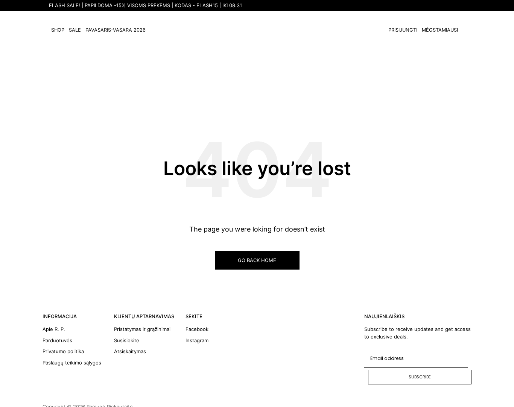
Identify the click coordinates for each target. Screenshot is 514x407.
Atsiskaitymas (130, 351)
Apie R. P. (54, 329)
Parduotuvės (57, 340)
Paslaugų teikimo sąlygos (72, 363)
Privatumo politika (63, 351)
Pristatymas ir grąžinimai (142, 329)
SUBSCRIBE (420, 377)
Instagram (197, 340)
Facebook (197, 329)
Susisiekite (126, 340)
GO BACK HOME (257, 260)
